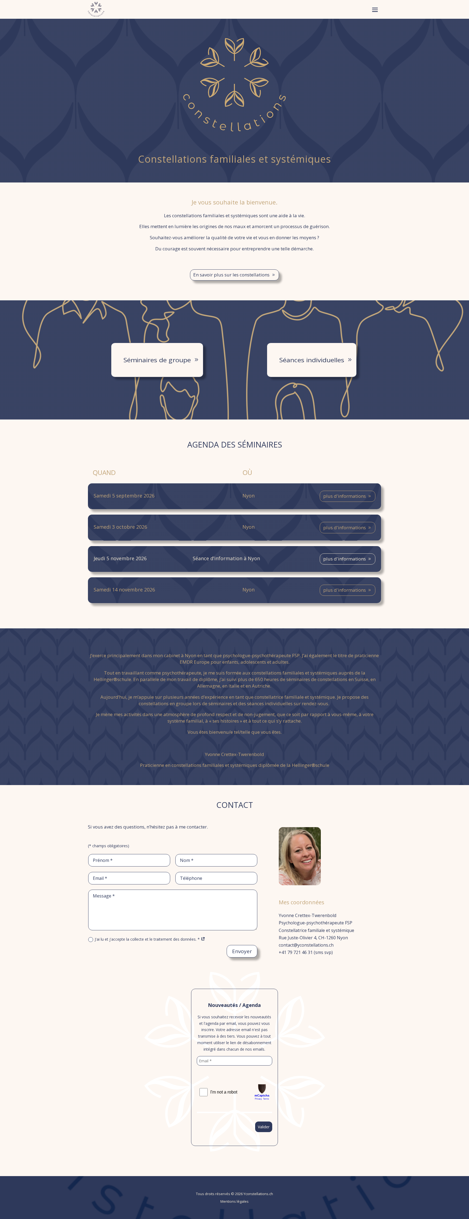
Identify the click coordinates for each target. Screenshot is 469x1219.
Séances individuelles (311, 360)
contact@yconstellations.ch (306, 945)
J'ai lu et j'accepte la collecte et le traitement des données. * (148, 939)
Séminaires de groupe (157, 360)
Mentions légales (234, 1201)
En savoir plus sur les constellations (231, 275)
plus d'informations (344, 496)
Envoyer (242, 951)
